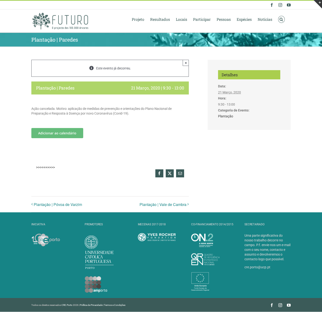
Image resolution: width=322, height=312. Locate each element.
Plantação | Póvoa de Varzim (58, 204)
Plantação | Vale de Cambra (163, 204)
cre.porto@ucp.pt (257, 267)
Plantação (225, 116)
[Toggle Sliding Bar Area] (318, 4)
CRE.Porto (67, 305)
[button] (281, 19)
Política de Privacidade (91, 305)
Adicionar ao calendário (57, 133)
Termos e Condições (114, 305)
